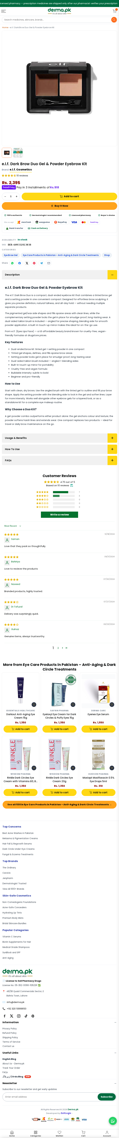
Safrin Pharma (59, 710)
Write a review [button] (59, 514)
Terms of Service (11, 1041)
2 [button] (58, 648)
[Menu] (4, 11)
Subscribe (107, 1096)
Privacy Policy (9, 1028)
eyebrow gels (64, 398)
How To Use (12, 449)
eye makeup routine (50, 402)
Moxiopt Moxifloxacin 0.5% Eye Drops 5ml (98, 779)
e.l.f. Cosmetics (21, 169)
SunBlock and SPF (11, 952)
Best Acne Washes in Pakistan (18, 833)
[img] (11, 534)
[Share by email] (49, 263)
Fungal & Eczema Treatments (17, 854)
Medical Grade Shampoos (16, 947)
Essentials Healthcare (20, 710)
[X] (12, 1016)
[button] (9, 175)
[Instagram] (19, 1016)
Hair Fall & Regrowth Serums (17, 843)
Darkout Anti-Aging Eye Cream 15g (20, 716)
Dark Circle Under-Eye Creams (18, 849)
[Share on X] (27, 263)
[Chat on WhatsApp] (113, 1121)
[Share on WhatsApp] (12, 263)
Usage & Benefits (16, 438)
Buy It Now (61, 206)
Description (12, 274)
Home (5, 27)
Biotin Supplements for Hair (16, 941)
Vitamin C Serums (11, 936)
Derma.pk (73, 1109)
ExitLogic (66, 1113)
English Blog (9, 1059)
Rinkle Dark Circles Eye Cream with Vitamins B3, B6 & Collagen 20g (20, 779)
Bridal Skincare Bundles (14, 923)
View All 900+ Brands (13, 888)
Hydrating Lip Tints (12, 912)
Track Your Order (11, 1068)
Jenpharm (7, 878)
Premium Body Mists (12, 918)
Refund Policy (9, 1033)
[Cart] (114, 11)
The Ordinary (9, 867)
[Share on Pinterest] (34, 263)
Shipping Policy (10, 1037)
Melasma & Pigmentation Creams (20, 838)
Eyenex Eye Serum (98, 714)
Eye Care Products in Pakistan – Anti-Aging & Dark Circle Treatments (61, 255)
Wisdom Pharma (21, 774)
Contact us (8, 1046)
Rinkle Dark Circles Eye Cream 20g (59, 779)
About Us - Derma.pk (13, 1063)
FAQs (8, 460)
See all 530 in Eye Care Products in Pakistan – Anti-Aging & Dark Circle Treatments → (59, 804)
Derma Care (98, 710)
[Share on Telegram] (41, 263)
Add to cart (71, 196)
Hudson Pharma (98, 774)
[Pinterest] (33, 1016)
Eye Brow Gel (11, 255)
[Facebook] (4, 1016)
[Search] (114, 20)
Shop (107, 255)
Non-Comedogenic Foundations (19, 902)
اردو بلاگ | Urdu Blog (16, 1076)
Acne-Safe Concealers (14, 907)
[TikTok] (26, 1016)
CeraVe (6, 872)
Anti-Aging (7, 957)
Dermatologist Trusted (14, 883)
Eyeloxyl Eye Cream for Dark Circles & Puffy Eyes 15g (59, 716)
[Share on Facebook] (19, 263)
